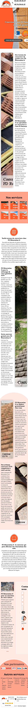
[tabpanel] (7, 621)
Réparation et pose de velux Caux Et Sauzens (17, 681)
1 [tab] (7, 651)
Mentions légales (22, 706)
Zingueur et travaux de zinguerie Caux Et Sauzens (4, 684)
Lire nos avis (8, 705)
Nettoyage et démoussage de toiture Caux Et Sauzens (10, 683)
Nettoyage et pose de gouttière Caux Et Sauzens (23, 682)
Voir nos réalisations (13, 40)
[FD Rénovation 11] (6, 3)
